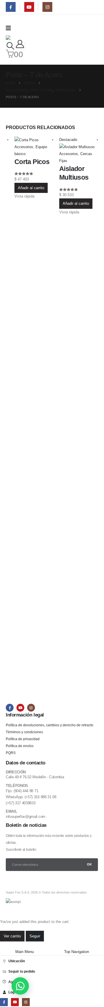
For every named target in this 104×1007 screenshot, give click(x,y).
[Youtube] (29, 7)
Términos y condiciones (24, 732)
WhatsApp (20, 986)
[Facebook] (11, 7)
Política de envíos (20, 746)
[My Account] (20, 44)
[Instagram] (47, 7)
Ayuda (13, 982)
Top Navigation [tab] (76, 952)
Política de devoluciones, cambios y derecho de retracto (49, 725)
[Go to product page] (33, 140)
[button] (10, 46)
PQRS (11, 753)
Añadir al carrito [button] (31, 188)
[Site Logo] (18, 37)
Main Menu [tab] (24, 952)
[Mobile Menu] (10, 28)
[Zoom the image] (24, 480)
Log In (13, 992)
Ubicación (16, 961)
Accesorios (23, 147)
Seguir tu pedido (21, 971)
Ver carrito (12, 936)
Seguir (34, 936)
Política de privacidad (23, 739)
